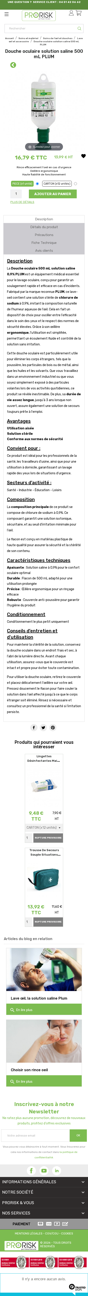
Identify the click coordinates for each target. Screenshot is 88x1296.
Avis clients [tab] (44, 251)
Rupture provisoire (48, 838)
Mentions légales (28, 1233)
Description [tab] (44, 219)
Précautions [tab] (44, 235)
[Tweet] (43, 727)
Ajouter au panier (52, 194)
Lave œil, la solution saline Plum (39, 998)
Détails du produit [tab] (44, 227)
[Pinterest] (52, 727)
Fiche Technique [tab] (44, 243)
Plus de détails (22, 202)
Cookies (67, 1233)
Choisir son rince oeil (29, 1070)
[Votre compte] (72, 9)
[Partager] (33, 727)
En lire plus (21, 1010)
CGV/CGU (51, 1233)
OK (78, 1135)
